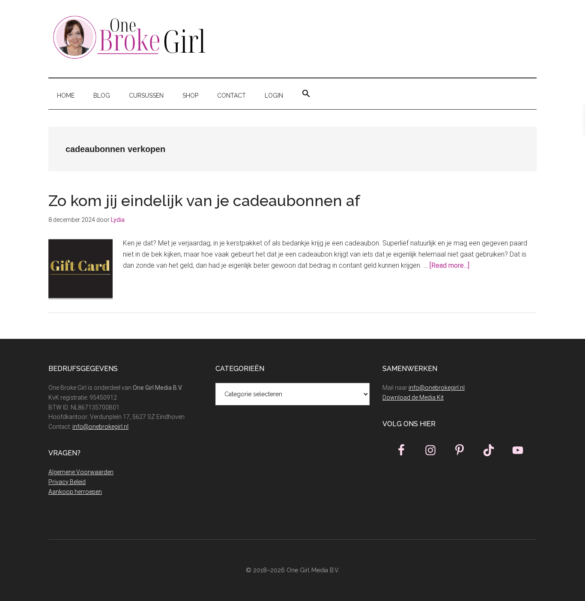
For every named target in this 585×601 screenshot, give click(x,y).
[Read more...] (449, 265)
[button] (306, 93)
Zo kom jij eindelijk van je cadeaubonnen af (206, 200)
